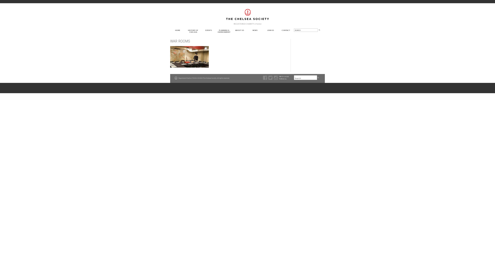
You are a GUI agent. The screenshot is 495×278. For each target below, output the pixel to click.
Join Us (270, 30)
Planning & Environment (224, 31)
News (255, 30)
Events (208, 30)
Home (177, 30)
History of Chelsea (193, 31)
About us (239, 30)
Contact (286, 30)
